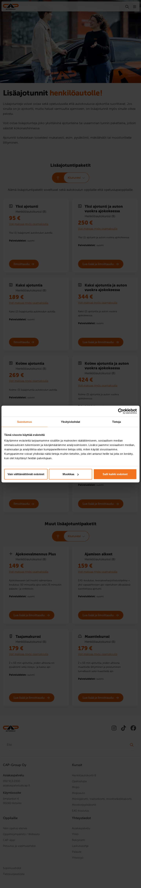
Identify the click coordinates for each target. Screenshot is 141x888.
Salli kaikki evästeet (115, 474)
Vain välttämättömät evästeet (26, 474)
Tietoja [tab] (116, 421)
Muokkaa (68, 474)
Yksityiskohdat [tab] (70, 421)
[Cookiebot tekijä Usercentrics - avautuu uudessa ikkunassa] (121, 411)
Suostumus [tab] (24, 421)
